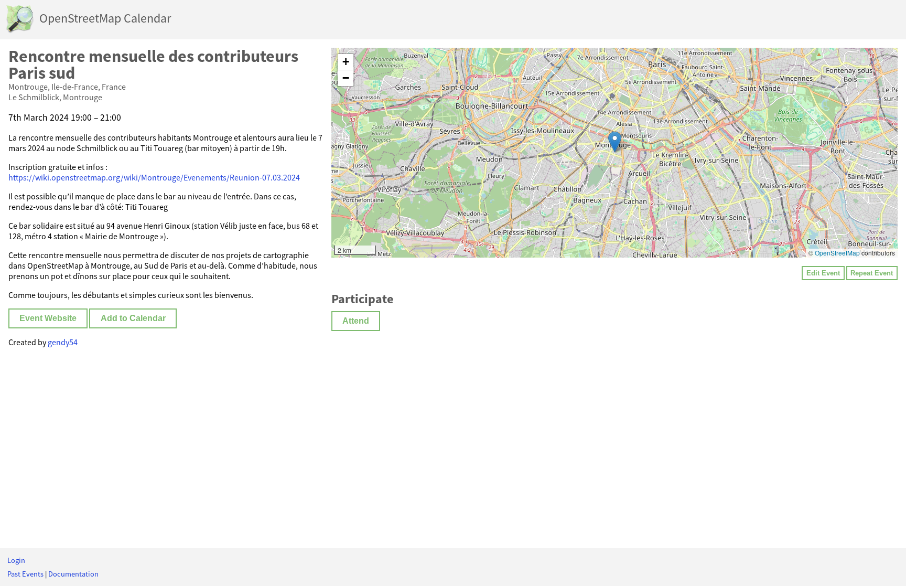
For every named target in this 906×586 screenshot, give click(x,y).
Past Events (25, 574)
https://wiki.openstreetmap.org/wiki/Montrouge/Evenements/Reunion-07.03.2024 (154, 177)
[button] (614, 142)
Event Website (48, 318)
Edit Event (823, 273)
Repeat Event (871, 273)
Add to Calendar (133, 318)
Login (16, 560)
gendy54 (63, 342)
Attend (355, 320)
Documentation (73, 574)
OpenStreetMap (837, 252)
